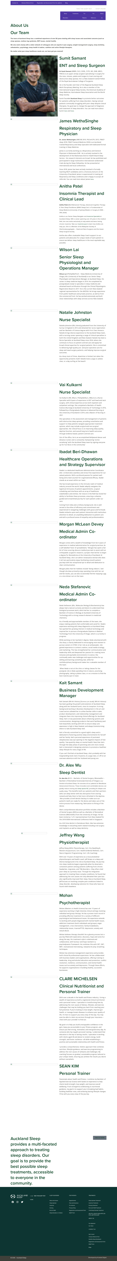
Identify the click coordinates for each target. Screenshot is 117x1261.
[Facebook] (13, 1202)
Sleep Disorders (65, 16)
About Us (101, 16)
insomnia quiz (82, 224)
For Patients (84, 16)
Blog (66, 3)
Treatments (75, 13)
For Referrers (93, 16)
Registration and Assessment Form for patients (49, 3)
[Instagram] (17, 1202)
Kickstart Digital (101, 1257)
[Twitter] (22, 1202)
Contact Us (15, 3)
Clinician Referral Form (27, 3)
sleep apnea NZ (83, 788)
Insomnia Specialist (93, 216)
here (65, 111)
